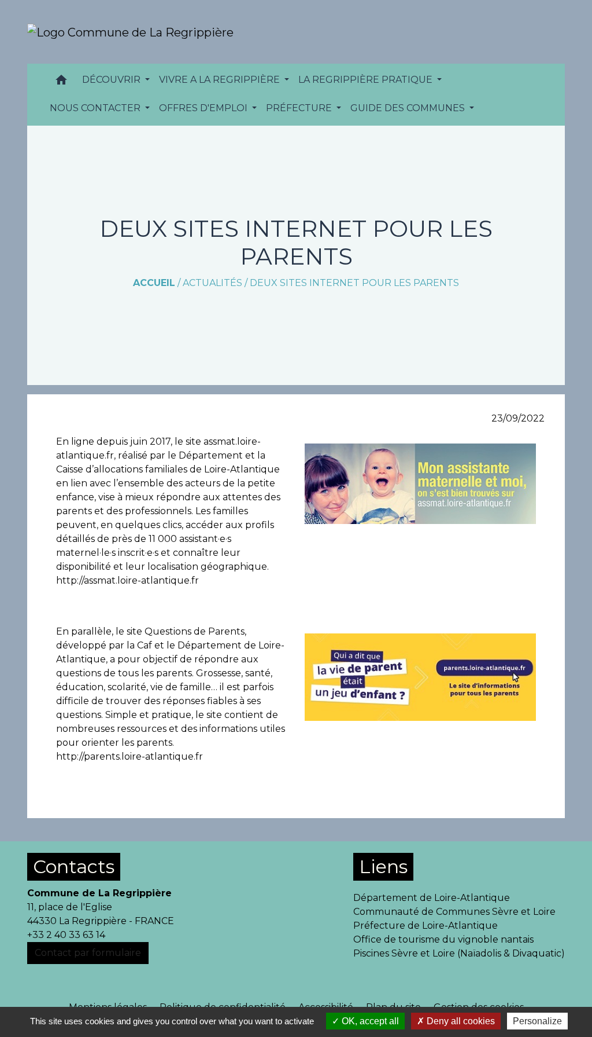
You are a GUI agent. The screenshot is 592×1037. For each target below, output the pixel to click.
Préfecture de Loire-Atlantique (425, 925)
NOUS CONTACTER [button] (96, 107)
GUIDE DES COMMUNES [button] (408, 107)
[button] (61, 82)
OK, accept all (369, 1021)
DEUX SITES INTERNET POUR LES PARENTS (354, 282)
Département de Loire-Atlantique (431, 897)
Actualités (212, 282)
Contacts (73, 866)
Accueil (154, 282)
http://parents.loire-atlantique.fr (129, 756)
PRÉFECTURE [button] (300, 107)
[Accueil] (130, 32)
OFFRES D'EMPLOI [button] (204, 107)
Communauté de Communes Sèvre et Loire (454, 911)
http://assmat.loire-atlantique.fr (127, 580)
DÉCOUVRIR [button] (112, 79)
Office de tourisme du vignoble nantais (443, 939)
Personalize (537, 1021)
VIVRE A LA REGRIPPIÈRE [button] (220, 79)
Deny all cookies (459, 1021)
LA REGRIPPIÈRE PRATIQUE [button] (366, 79)
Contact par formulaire (88, 952)
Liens (383, 866)
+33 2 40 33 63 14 (66, 934)
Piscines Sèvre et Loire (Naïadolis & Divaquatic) (459, 953)
